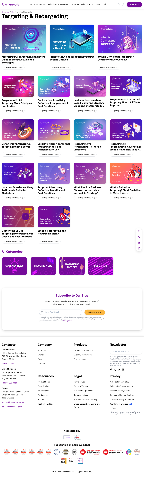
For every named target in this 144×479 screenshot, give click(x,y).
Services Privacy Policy (119, 391)
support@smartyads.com (13, 402)
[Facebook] (111, 370)
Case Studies (43, 386)
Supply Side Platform (83, 355)
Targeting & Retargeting (13, 67)
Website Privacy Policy (119, 382)
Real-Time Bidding (46, 404)
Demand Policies (81, 395)
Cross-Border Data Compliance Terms (87, 405)
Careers (41, 364)
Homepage (5, 12)
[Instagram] (123, 370)
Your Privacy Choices (119, 404)
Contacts (134, 5)
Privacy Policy (67, 321)
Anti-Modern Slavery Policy (85, 400)
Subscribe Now (94, 312)
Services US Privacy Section (122, 395)
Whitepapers (43, 391)
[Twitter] (115, 370)
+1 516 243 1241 (8, 364)
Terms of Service (81, 386)
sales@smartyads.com (12, 407)
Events (98, 4)
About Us (42, 351)
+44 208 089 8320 (9, 383)
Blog (106, 4)
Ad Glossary (43, 395)
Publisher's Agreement (83, 391)
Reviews (41, 400)
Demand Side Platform (83, 351)
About (90, 4)
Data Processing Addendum (122, 400)
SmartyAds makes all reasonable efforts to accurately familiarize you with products (125, 413)
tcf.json (113, 408)
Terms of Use (79, 382)
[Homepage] (10, 4)
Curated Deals (78, 4)
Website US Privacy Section (121, 386)
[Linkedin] (119, 370)
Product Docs (44, 382)
